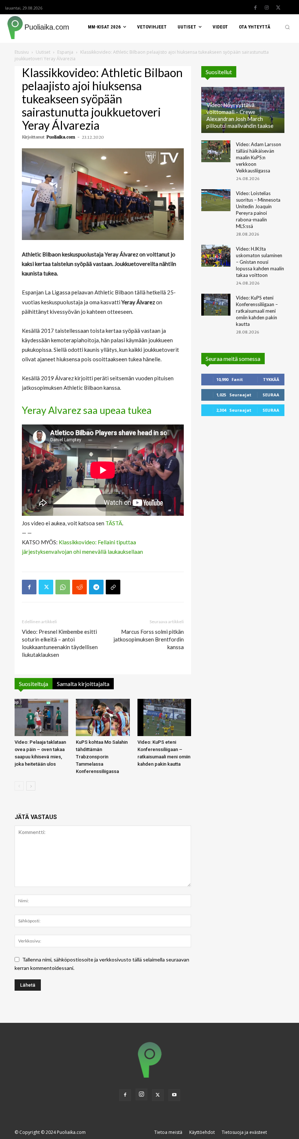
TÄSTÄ (113, 523)
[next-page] (30, 786)
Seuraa (271, 394)
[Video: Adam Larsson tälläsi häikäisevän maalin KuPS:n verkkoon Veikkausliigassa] (215, 151)
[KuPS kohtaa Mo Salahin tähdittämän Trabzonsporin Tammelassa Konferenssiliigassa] (102, 717)
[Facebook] (255, 7)
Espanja (65, 52)
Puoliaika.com (60, 137)
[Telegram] (96, 587)
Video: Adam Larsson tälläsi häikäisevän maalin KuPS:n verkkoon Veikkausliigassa (258, 157)
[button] (287, 27)
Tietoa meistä (168, 1132)
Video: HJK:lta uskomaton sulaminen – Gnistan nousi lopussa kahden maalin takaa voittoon (260, 262)
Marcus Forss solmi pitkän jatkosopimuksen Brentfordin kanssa (148, 639)
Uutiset (43, 52)
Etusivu (22, 52)
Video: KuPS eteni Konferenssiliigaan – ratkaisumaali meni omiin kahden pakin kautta (257, 311)
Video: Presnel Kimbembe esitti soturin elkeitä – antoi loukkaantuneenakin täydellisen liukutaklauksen (60, 643)
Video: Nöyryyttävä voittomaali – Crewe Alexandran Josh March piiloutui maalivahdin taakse (239, 115)
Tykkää (271, 379)
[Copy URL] (113, 587)
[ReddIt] (79, 587)
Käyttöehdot (202, 1132)
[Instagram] (267, 7)
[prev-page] (19, 786)
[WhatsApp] (62, 587)
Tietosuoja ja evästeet (244, 1132)
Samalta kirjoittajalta (83, 683)
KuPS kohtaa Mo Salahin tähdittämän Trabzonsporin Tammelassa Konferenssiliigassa (102, 756)
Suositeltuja (33, 683)
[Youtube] (174, 1095)
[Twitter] (278, 7)
